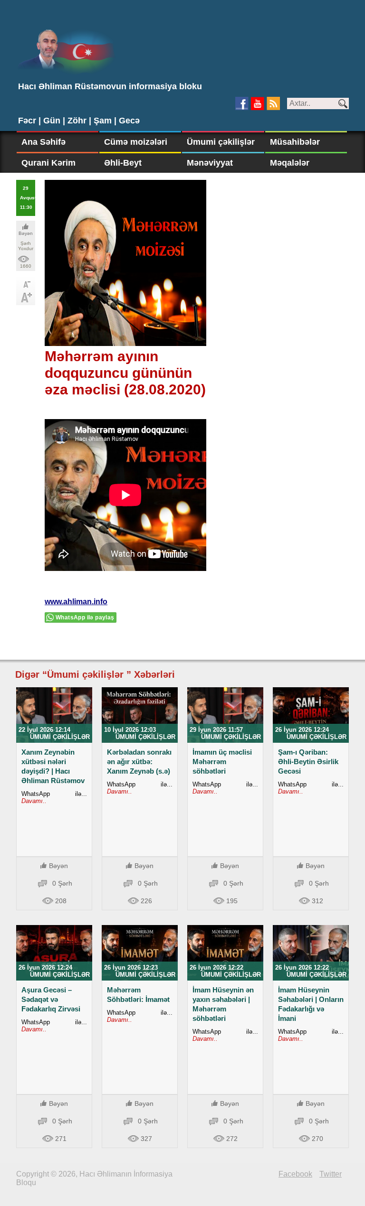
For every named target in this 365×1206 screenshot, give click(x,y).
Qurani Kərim (48, 163)
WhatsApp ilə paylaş (85, 617)
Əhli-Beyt (123, 163)
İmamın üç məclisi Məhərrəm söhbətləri (222, 761)
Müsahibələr (295, 142)
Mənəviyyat (210, 163)
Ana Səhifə (43, 142)
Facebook (295, 1174)
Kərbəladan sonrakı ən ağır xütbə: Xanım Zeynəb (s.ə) (139, 761)
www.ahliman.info (76, 602)
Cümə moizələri (135, 142)
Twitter (330, 1174)
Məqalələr (289, 163)
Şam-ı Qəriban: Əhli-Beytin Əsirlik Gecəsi (308, 761)
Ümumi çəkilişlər (221, 142)
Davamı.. (34, 800)
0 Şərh (62, 883)
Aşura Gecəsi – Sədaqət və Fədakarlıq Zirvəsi (50, 999)
